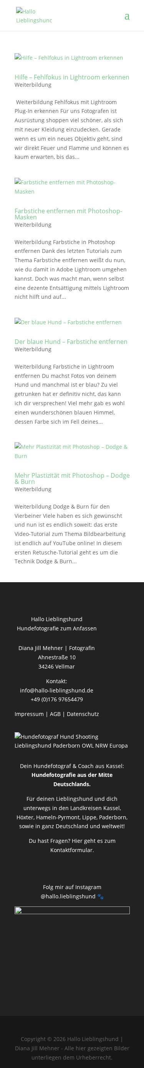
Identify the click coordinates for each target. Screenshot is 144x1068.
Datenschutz (83, 714)
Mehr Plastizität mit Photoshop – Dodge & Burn (72, 478)
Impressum (29, 714)
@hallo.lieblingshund (68, 896)
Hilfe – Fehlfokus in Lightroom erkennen (72, 77)
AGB (55, 714)
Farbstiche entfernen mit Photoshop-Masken (68, 214)
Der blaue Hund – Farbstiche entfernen (71, 341)
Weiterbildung (33, 84)
